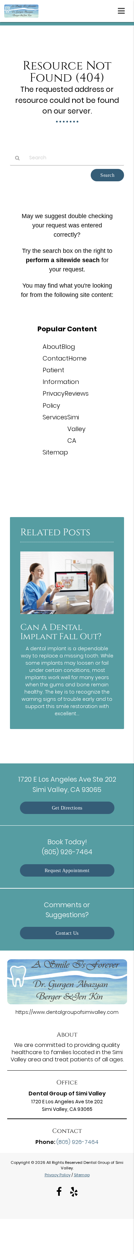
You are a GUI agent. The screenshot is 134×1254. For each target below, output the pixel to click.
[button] (123, 9)
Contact (55, 358)
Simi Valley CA (76, 429)
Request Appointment (67, 870)
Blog (68, 346)
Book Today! (67, 847)
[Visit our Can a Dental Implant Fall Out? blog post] (67, 615)
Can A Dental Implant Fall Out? (60, 632)
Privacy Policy (57, 1175)
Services (55, 417)
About (52, 346)
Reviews (77, 393)
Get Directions (67, 808)
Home (77, 358)
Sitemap (55, 452)
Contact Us (67, 933)
